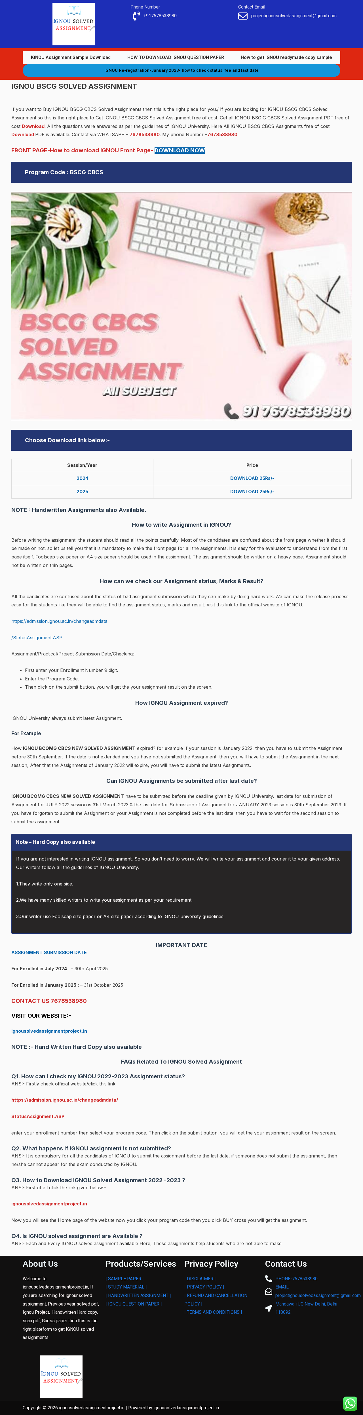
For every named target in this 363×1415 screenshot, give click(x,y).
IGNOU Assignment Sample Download (71, 57)
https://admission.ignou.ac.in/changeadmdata (59, 621)
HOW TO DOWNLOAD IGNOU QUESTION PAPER (175, 57)
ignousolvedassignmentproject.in (49, 1031)
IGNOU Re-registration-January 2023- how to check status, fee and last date (181, 70)
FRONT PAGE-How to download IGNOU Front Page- (108, 150)
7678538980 (145, 134)
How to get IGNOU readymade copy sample (286, 57)
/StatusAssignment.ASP (36, 637)
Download (33, 126)
